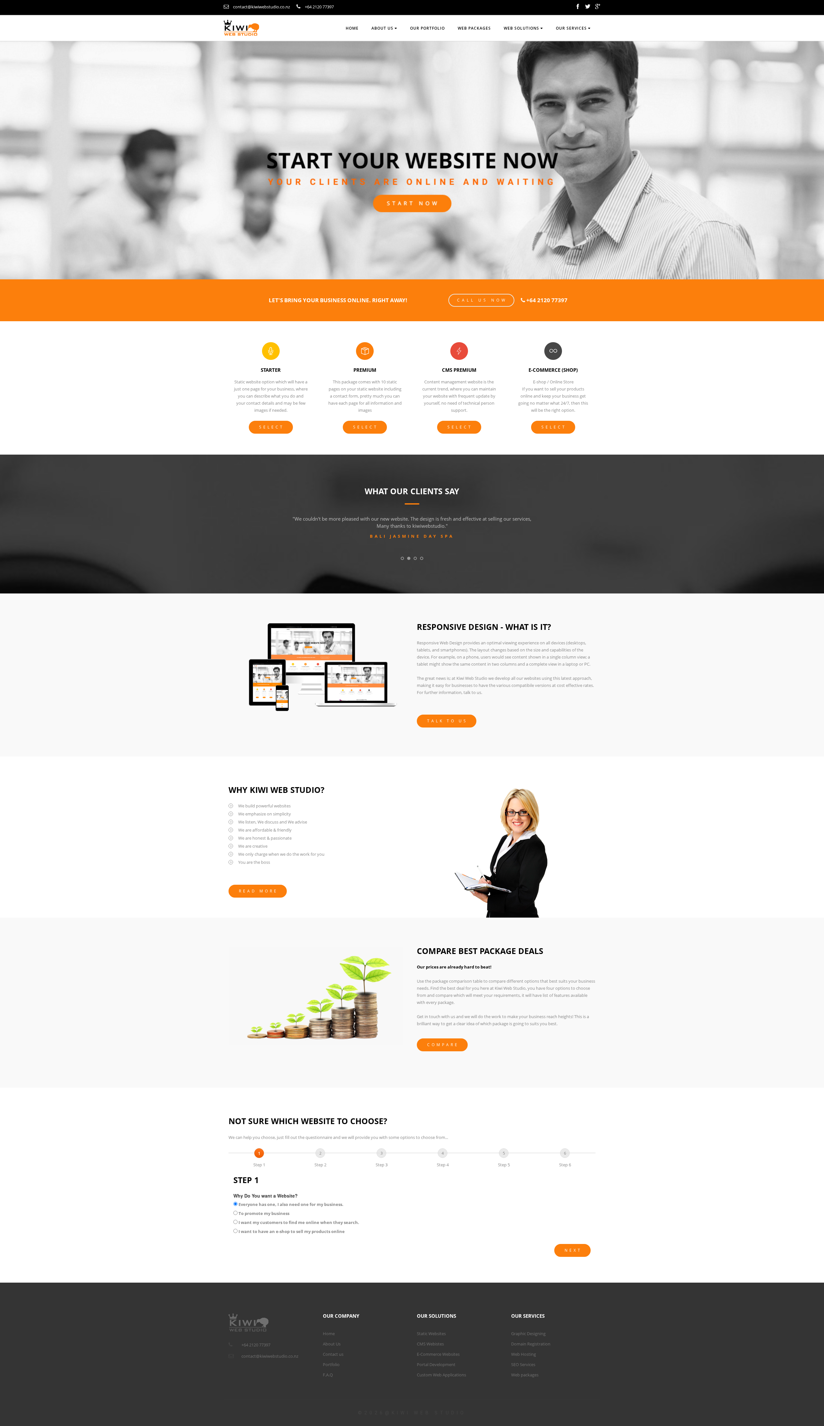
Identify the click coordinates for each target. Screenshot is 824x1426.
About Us (332, 1344)
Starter (271, 370)
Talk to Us (447, 721)
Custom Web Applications (441, 1375)
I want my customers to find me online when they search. (298, 1222)
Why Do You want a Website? (265, 1195)
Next (573, 1250)
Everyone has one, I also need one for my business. (291, 1204)
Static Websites (431, 1333)
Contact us (333, 1354)
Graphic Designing (528, 1333)
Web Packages (474, 28)
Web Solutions (522, 28)
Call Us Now (482, 300)
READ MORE (258, 891)
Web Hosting (523, 1354)
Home (352, 28)
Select (271, 427)
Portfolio (331, 1364)
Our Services (572, 28)
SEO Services (523, 1364)
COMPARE (443, 1044)
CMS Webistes (430, 1344)
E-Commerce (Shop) (553, 370)
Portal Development (436, 1364)
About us (383, 28)
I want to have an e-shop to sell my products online (291, 1231)
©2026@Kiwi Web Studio (412, 1412)
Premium (364, 370)
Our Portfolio (427, 28)
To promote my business (263, 1213)
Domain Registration (530, 1344)
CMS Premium (459, 370)
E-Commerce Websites (438, 1354)
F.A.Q (328, 1375)
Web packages (524, 1375)
